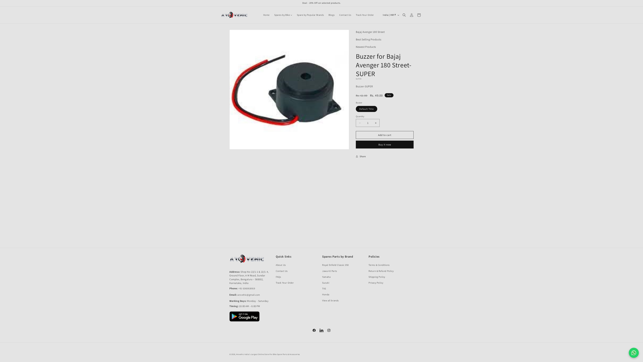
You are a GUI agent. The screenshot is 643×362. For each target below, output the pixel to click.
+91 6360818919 (246, 288)
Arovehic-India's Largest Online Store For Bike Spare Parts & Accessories (268, 354)
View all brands (330, 300)
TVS (324, 288)
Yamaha (326, 276)
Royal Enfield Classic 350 (335, 265)
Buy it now (384, 144)
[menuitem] (266, 14)
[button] (404, 15)
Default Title (366, 108)
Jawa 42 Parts (329, 271)
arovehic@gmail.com (248, 294)
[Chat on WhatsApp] (634, 353)
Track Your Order (285, 282)
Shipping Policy (377, 276)
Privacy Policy (376, 282)
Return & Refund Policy (381, 271)
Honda (325, 294)
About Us (281, 265)
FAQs (278, 276)
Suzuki (325, 282)
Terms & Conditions (379, 265)
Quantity (360, 116)
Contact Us (282, 271)
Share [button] (363, 156)
